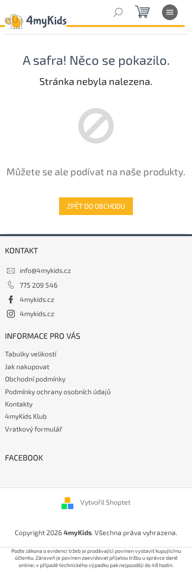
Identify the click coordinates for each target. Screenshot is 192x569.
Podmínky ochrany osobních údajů (58, 391)
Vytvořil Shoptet (105, 502)
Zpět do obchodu (96, 206)
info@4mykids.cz (45, 270)
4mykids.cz (37, 299)
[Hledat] (118, 12)
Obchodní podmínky (35, 379)
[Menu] (170, 12)
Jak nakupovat (27, 366)
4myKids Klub (26, 416)
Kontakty (18, 404)
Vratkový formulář (34, 429)
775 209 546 (39, 285)
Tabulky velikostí (30, 354)
